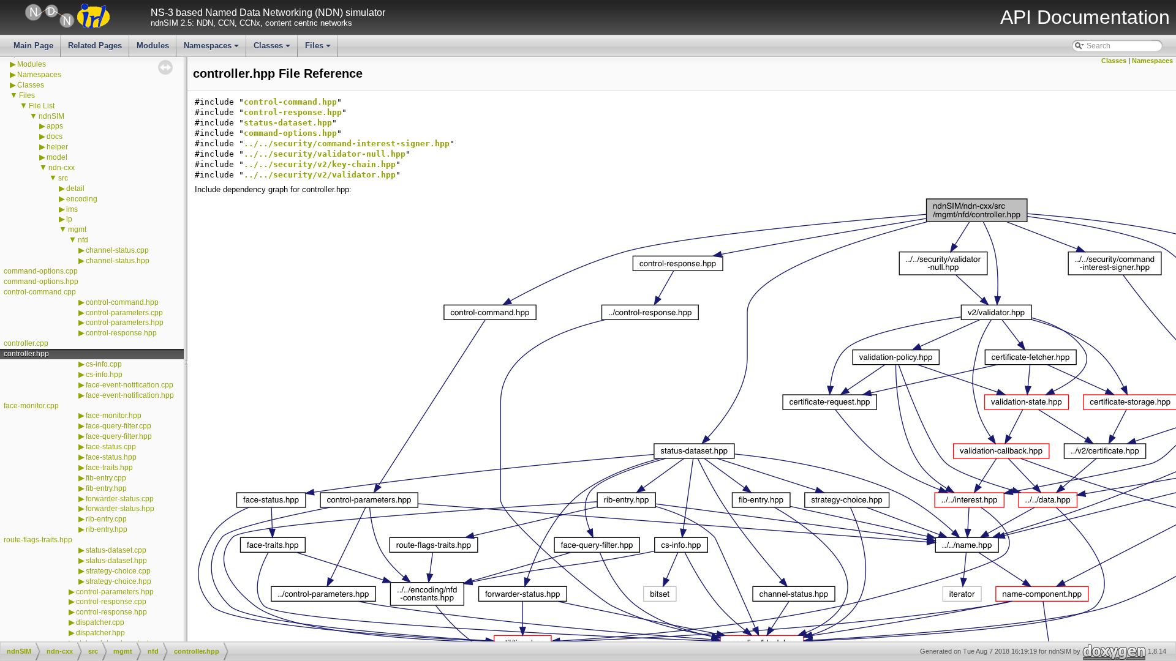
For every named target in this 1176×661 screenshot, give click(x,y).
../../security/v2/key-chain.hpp (320, 164)
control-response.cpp (111, 601)
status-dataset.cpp (116, 550)
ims (72, 209)
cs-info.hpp (104, 374)
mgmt (77, 229)
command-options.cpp (41, 271)
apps (55, 126)
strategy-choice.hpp (118, 581)
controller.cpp (26, 343)
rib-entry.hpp (106, 529)
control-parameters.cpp (124, 312)
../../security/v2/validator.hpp (320, 174)
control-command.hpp (122, 302)
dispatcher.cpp (100, 622)
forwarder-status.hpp (120, 508)
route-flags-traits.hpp (38, 540)
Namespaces (212, 49)
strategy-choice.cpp (118, 571)
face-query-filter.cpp (118, 426)
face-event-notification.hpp (130, 395)
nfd (83, 240)
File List (42, 106)
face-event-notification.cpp (129, 385)
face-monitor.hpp (113, 415)
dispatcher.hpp (100, 633)
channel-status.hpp (117, 260)
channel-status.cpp (117, 250)
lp (69, 219)
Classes (273, 49)
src (63, 178)
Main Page (33, 45)
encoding (81, 199)
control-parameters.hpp (125, 322)
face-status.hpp (111, 457)
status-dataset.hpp (116, 560)
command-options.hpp (41, 281)
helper (57, 147)
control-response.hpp (121, 333)
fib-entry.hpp (106, 488)
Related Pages (95, 45)
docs (54, 136)
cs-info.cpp (104, 364)
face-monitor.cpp (31, 405)
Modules (153, 45)
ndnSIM (51, 116)
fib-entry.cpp (106, 478)
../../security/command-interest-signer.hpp (347, 143)
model (57, 157)
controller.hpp (26, 353)
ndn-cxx (61, 167)
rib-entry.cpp (106, 519)
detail (75, 188)
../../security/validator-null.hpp (324, 154)
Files (319, 49)
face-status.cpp (111, 447)
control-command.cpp (40, 292)
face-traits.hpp (109, 467)
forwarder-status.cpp (120, 499)
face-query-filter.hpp (119, 436)
